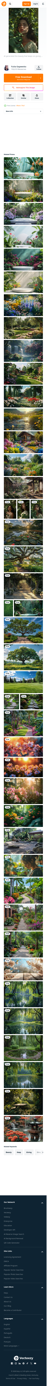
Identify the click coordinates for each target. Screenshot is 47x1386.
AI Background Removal (13, 1292)
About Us (7, 1355)
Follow (39, 69)
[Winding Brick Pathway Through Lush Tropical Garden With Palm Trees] (23, 777)
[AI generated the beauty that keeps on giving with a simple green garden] (10, 509)
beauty (9, 1205)
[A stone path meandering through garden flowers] (15, 755)
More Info (9, 111)
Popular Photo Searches (13, 1327)
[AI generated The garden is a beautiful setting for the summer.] (23, 305)
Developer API (9, 1283)
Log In (35, 4)
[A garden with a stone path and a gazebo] (23, 894)
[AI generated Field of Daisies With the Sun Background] (23, 800)
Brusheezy (8, 1261)
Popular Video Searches (13, 1332)
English (7, 1378)
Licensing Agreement (12, 1310)
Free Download (23, 78)
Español (7, 1382)
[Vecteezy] (3, 3)
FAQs (6, 1346)
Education (8, 1279)
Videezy (7, 1270)
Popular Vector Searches (14, 1323)
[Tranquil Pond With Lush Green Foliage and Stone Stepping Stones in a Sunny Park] (23, 1047)
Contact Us (8, 1350)
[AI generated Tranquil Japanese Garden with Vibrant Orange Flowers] (23, 1182)
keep (19, 1205)
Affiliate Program (10, 1319)
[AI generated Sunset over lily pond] (23, 552)
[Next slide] (37, 1205)
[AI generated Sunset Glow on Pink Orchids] (23, 844)
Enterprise (8, 1274)
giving (29, 1205)
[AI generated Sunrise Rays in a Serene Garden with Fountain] (23, 606)
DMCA (6, 1314)
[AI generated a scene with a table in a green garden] (23, 1155)
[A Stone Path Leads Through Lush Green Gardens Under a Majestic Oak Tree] (23, 579)
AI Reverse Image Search (14, 1287)
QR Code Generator (12, 1296)
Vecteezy (7, 1266)
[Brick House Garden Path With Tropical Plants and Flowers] (23, 998)
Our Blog (7, 1359)
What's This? (20, 106)
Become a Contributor (13, 1363)
